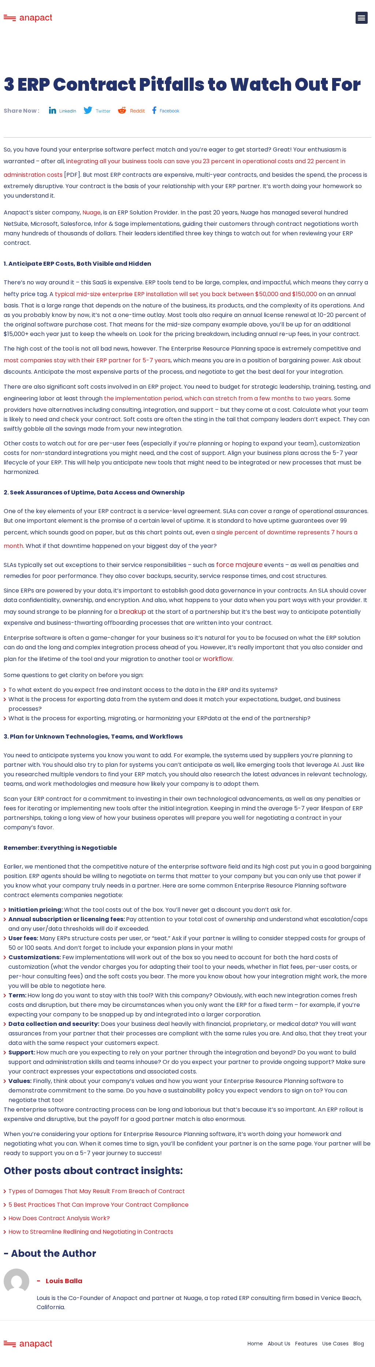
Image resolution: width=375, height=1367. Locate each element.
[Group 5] (165, 110)
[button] (362, 18)
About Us (279, 1343)
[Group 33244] (131, 110)
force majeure (239, 564)
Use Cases (335, 1343)
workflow (218, 658)
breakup (132, 611)
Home (255, 1343)
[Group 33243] (62, 110)
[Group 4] (97, 110)
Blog (358, 1343)
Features (306, 1343)
